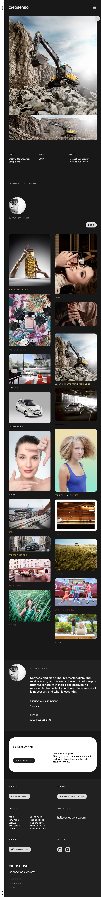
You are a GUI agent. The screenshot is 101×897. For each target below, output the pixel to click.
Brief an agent (19, 796)
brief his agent (24, 761)
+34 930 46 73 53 (37, 826)
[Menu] (94, 7)
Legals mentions (15, 879)
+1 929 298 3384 (36, 820)
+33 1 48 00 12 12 (37, 817)
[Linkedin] (67, 849)
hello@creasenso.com (71, 817)
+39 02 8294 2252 (37, 829)
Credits (12, 888)
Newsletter (22, 849)
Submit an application (72, 796)
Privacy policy (15, 883)
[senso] (2, 7)
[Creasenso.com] (19, 7)
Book (91, 225)
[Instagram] (59, 849)
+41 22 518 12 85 (36, 823)
